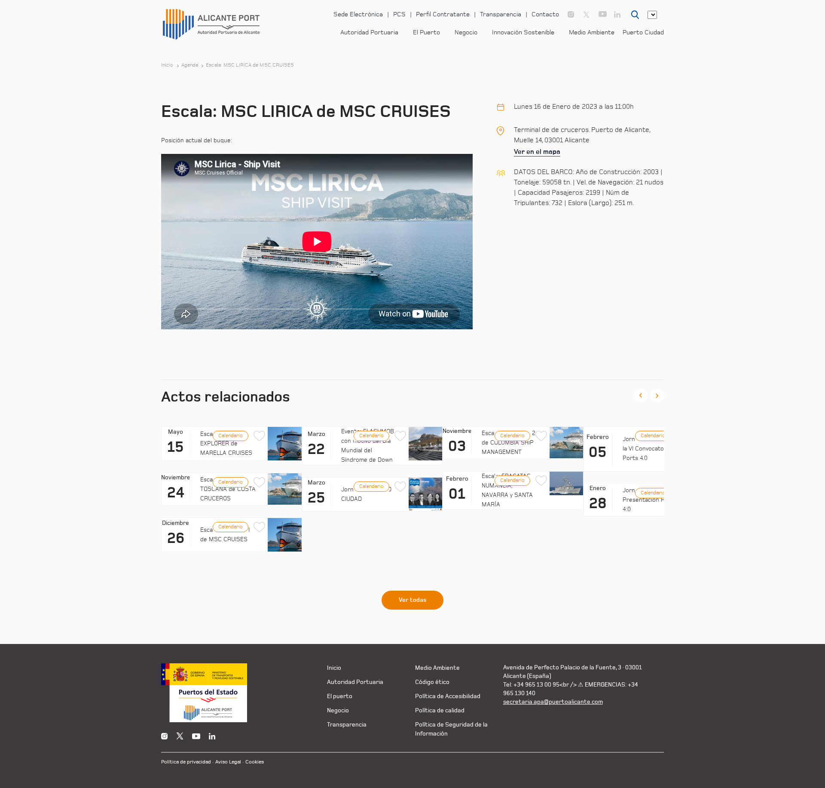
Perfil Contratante (443, 14)
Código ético (432, 682)
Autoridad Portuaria (369, 32)
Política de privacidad (186, 762)
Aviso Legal (228, 762)
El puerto (339, 696)
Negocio (466, 32)
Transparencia (500, 14)
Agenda (190, 65)
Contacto (545, 14)
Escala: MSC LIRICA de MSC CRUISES (250, 65)
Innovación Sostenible (523, 32)
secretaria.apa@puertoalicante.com (553, 702)
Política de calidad (439, 710)
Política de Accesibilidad (447, 696)
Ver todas (412, 600)
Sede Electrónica (358, 14)
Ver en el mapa (537, 151)
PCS (399, 14)
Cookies (254, 762)
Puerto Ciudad (643, 32)
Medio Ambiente (591, 32)
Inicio (167, 65)
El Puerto (426, 32)
